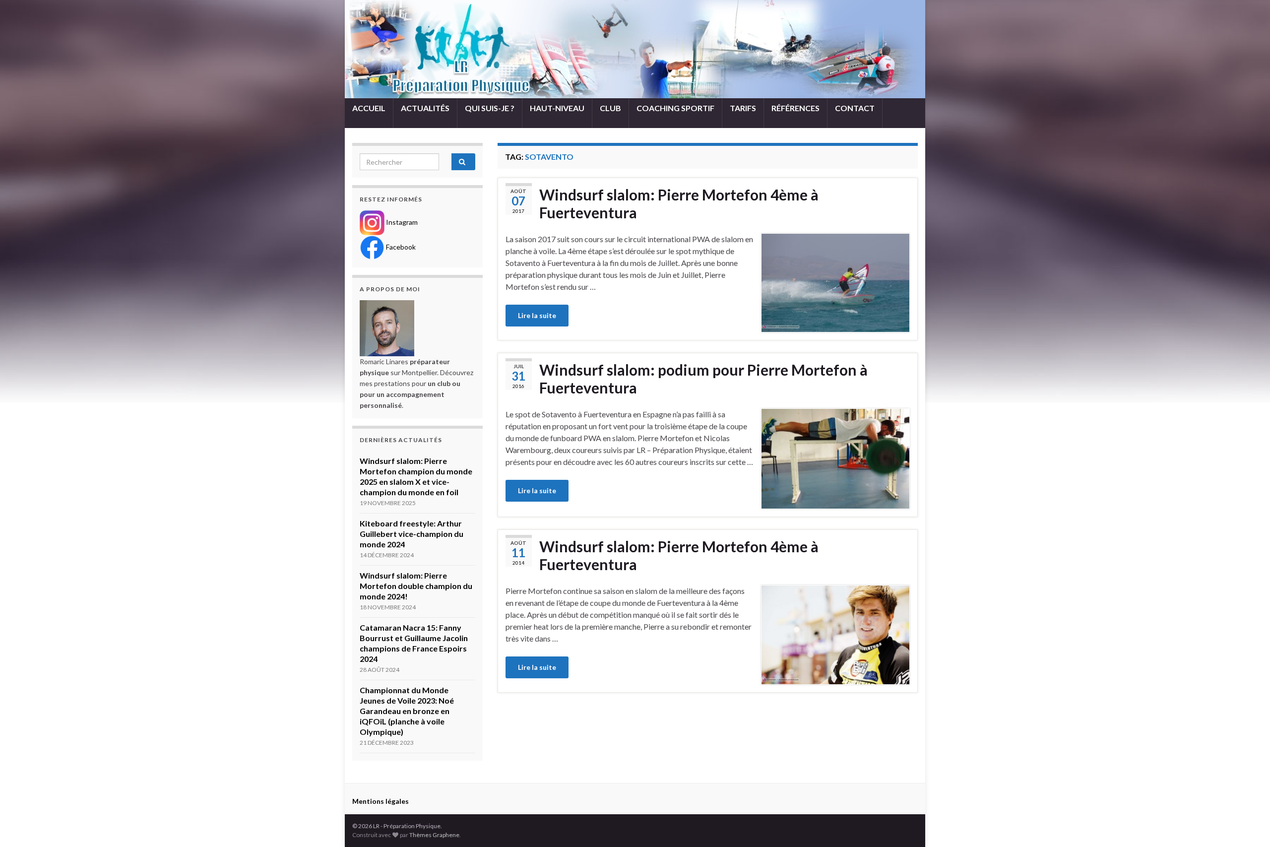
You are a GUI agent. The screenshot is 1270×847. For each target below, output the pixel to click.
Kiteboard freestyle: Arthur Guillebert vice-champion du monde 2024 (411, 534)
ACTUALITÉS (425, 108)
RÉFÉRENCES (795, 108)
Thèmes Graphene (434, 835)
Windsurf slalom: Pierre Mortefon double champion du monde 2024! (416, 586)
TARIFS (743, 108)
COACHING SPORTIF (675, 108)
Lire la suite (537, 315)
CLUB (610, 108)
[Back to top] (1247, 824)
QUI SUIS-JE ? (489, 108)
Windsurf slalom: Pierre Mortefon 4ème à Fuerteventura (679, 203)
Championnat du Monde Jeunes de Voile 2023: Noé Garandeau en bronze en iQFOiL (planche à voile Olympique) (407, 710)
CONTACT (855, 108)
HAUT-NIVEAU (557, 108)
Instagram (401, 222)
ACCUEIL (368, 108)
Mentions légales (380, 801)
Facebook (400, 247)
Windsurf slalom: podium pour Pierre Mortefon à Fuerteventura (703, 378)
